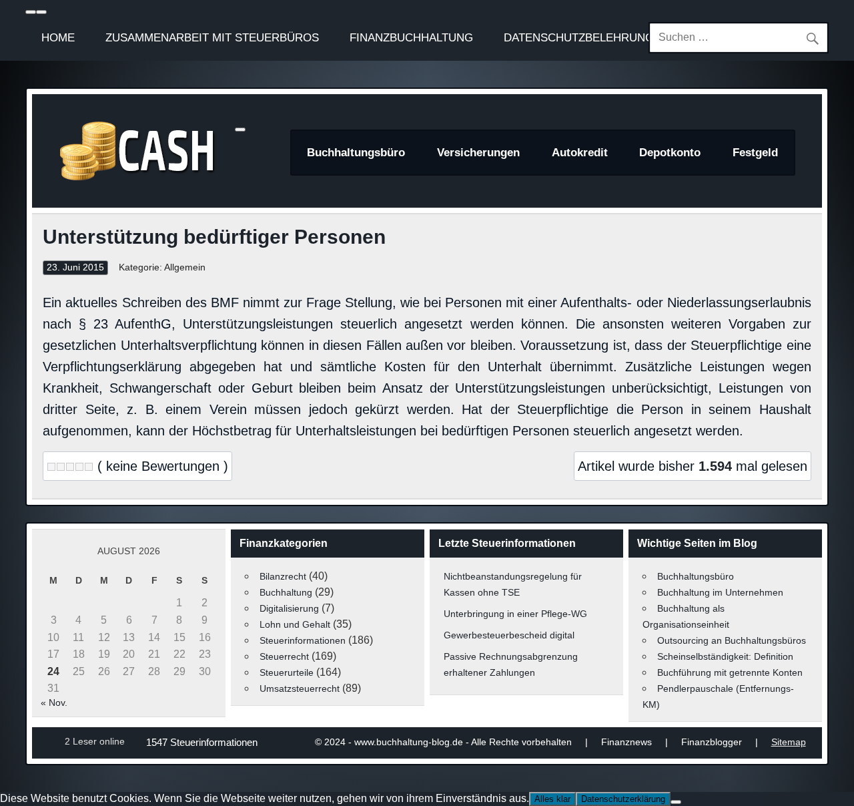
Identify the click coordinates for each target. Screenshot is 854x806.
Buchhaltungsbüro (356, 152)
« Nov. (54, 702)
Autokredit (580, 152)
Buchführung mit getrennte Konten (730, 672)
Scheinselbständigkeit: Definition (725, 656)
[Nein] (676, 802)
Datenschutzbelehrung (579, 37)
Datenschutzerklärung (623, 799)
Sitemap (788, 742)
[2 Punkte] (60, 467)
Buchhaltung (286, 592)
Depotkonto (670, 152)
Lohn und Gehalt (295, 624)
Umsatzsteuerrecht (300, 688)
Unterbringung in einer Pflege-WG (515, 613)
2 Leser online (95, 741)
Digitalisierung (289, 608)
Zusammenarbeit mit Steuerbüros (212, 37)
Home (58, 37)
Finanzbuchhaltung (411, 37)
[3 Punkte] (70, 467)
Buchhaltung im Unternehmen (720, 592)
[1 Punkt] (51, 467)
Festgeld (755, 152)
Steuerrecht (284, 656)
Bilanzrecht (283, 576)
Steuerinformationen (303, 640)
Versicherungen (478, 152)
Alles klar (552, 799)
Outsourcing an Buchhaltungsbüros (731, 640)
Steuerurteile (287, 672)
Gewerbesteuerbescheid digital (509, 635)
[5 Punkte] (88, 467)
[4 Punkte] (79, 467)
